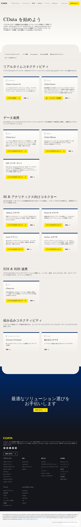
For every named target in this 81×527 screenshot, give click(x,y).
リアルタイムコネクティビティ (12, 54)
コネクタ (43, 461)
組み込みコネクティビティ (56, 54)
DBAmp (24, 469)
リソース (5, 498)
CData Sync (25, 461)
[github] (13, 448)
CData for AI (54, 3)
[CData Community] (16, 448)
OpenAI (24, 503)
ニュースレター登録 (8, 500)
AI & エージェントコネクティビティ (49, 467)
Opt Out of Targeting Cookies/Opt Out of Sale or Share (65, 522)
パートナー (44, 470)
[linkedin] (4, 448)
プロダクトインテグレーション (49, 464)
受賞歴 (62, 469)
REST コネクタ (7, 474)
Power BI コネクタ (7, 479)
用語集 (5, 503)
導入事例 (5, 493)
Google (24, 495)
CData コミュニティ (8, 490)
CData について (64, 461)
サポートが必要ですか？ (11, 58)
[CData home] (5, 3)
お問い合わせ (73, 3)
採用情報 (62, 476)
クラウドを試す (12, 98)
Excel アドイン (7, 476)
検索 (65, 3)
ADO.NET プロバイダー (9, 466)
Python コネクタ (7, 469)
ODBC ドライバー (7, 461)
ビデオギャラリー (7, 505)
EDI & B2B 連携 (44, 54)
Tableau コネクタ (7, 481)
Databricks (25, 493)
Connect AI (25, 464)
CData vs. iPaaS (45, 473)
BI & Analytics (34, 54)
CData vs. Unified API (46, 475)
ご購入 (62, 3)
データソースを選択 (55, 98)
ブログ (5, 495)
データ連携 (25, 54)
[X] (7, 448)
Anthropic (24, 490)
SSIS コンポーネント (27, 466)
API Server (6, 471)
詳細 (25, 98)
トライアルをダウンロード (15, 151)
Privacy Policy (42, 517)
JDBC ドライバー (7, 464)
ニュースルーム (64, 466)
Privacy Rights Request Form (29, 519)
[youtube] (10, 448)
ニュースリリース (64, 464)
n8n (23, 500)
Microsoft (24, 498)
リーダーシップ (64, 471)
